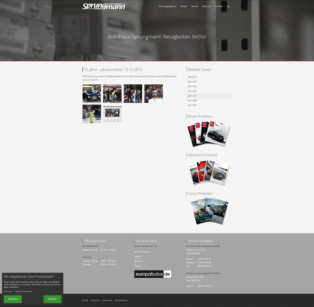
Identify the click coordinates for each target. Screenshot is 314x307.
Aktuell (184, 6)
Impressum (95, 300)
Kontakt (219, 6)
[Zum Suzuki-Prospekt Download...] (209, 211)
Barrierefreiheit (121, 300)
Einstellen (52, 299)
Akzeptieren (13, 299)
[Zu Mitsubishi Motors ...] (209, 172)
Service (194, 6)
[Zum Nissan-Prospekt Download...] (209, 134)
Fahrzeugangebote (167, 6)
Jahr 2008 (192, 100)
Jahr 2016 (192, 86)
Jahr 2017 (192, 81)
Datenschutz (107, 300)
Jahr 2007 (192, 105)
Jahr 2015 (192, 91)
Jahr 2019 (192, 77)
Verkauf (137, 256)
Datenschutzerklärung (23, 291)
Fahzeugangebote (142, 251)
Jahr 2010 (192, 95)
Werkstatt (138, 261)
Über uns (206, 6)
